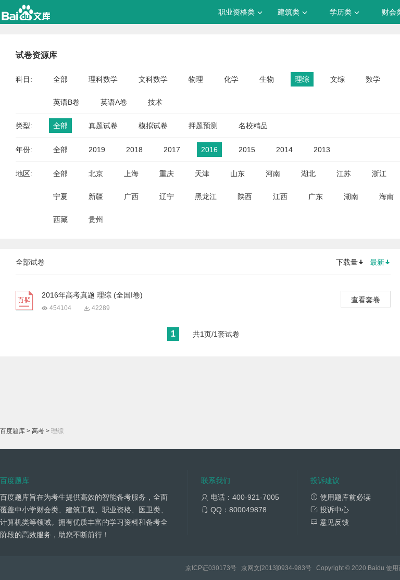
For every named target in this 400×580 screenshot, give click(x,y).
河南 (273, 173)
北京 (96, 173)
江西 (280, 196)
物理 (196, 79)
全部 (60, 79)
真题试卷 (103, 125)
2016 (209, 149)
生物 (266, 79)
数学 (373, 79)
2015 (247, 149)
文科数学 (153, 79)
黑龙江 (206, 196)
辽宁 (166, 196)
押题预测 (203, 125)
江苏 (343, 173)
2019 (97, 149)
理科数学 (103, 79)
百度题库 (12, 431)
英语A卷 (114, 102)
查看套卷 (365, 299)
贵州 (96, 219)
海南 (386, 196)
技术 (155, 102)
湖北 (308, 173)
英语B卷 (66, 102)
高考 (38, 431)
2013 (322, 149)
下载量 (347, 262)
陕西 (245, 196)
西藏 (60, 219)
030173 (219, 568)
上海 (131, 173)
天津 (202, 173)
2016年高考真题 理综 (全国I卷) (92, 295)
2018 (134, 149)
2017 (172, 149)
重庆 (166, 173)
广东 (315, 196)
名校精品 (253, 125)
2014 (284, 149)
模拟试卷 (153, 125)
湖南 (351, 196)
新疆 (96, 196)
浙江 (379, 173)
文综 (337, 79)
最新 (377, 262)
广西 (131, 196)
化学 (231, 79)
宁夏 (60, 196)
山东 (237, 173)
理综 (302, 79)
